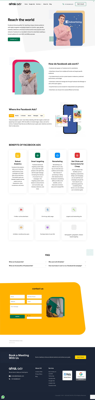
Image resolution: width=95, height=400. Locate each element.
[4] (13, 343)
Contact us (13, 39)
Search (29, 115)
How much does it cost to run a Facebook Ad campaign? (65, 266)
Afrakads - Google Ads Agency (15, 4)
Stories (16, 115)
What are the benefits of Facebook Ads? (21, 266)
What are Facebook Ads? (16, 262)
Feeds (11, 115)
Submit (17, 316)
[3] (11, 343)
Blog (50, 4)
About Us (45, 4)
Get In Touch (80, 357)
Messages (35, 115)
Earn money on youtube (52, 372)
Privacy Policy (38, 374)
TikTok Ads (51, 376)
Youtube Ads (52, 378)
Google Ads (32, 4)
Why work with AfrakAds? (56, 262)
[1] (9, 343)
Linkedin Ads (52, 383)
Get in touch (80, 4)
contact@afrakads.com (17, 376)
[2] (10, 343)
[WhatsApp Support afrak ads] (3, 397)
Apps (41, 115)
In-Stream (23, 115)
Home (26, 4)
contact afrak (38, 371)
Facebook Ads (52, 385)
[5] (14, 343)
